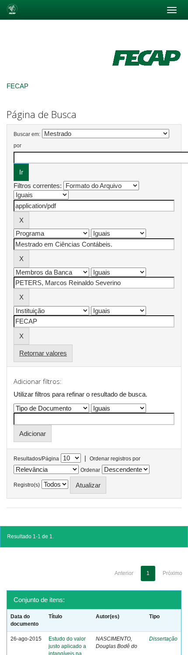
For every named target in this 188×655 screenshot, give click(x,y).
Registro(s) (27, 485)
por (17, 146)
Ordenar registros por (115, 459)
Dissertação (163, 639)
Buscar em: (27, 134)
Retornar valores (43, 353)
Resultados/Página (36, 459)
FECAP (17, 86)
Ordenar (90, 470)
